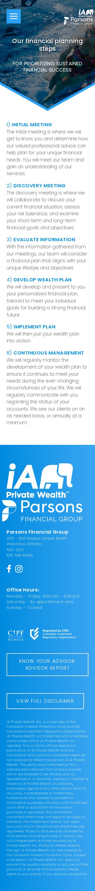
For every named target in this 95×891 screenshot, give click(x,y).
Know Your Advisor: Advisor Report (47, 664)
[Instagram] (19, 568)
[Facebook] (9, 568)
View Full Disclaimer (45, 701)
